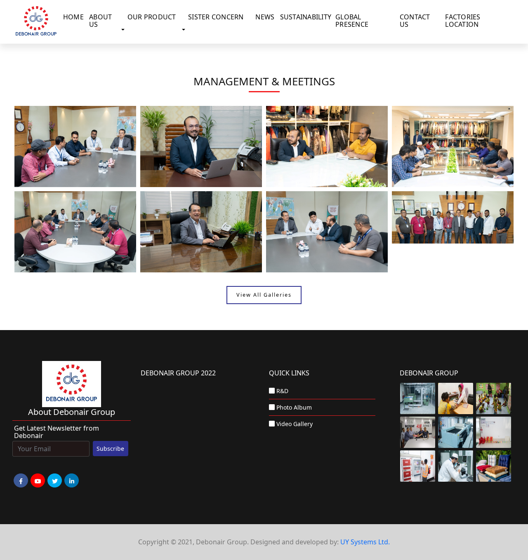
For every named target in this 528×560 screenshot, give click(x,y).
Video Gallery (294, 424)
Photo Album (294, 407)
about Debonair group (71, 411)
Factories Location (462, 20)
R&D (282, 391)
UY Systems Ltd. (365, 541)
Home (73, 16)
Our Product (151, 16)
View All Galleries (264, 295)
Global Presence (351, 20)
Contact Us (415, 20)
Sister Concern (216, 16)
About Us (100, 20)
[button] (124, 30)
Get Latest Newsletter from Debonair (56, 432)
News (264, 16)
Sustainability (306, 16)
